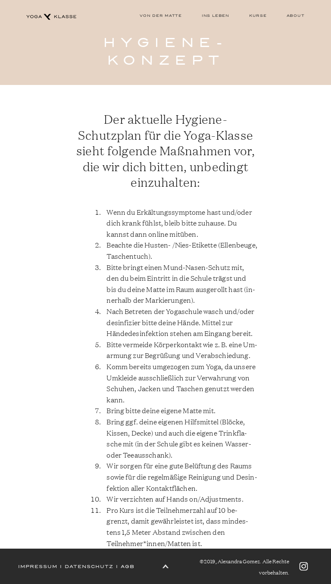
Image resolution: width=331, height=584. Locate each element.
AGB (127, 566)
